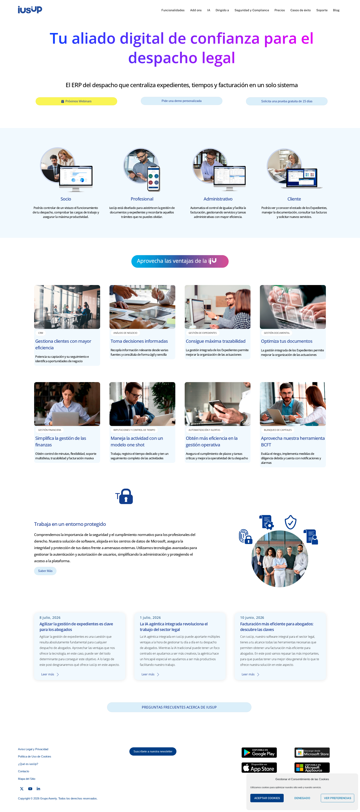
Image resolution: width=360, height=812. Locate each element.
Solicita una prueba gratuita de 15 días (286, 101)
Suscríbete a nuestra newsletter (153, 751)
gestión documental (277, 333)
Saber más (45, 571)
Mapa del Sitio (26, 778)
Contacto (23, 771)
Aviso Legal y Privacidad (33, 749)
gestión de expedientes (203, 333)
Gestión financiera (49, 430)
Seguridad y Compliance (252, 10)
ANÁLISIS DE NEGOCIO (125, 333)
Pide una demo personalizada (182, 101)
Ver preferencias (337, 798)
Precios (279, 10)
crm (40, 333)
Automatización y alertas (204, 430)
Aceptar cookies (267, 798)
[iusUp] (30, 12)
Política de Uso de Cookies (34, 756)
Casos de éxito (300, 10)
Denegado (302, 798)
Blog (336, 10)
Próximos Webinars (78, 101)
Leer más (47, 674)
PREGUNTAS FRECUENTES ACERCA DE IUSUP (179, 707)
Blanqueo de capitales (278, 430)
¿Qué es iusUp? (28, 764)
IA (208, 10)
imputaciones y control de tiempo (134, 430)
